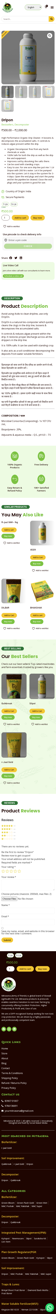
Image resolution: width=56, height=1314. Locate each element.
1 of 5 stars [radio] (3, 871)
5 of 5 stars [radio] (19, 871)
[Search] (51, 19)
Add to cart (20, 217)
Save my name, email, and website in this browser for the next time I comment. (28, 932)
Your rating (8, 867)
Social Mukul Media (38, 1123)
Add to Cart (38, 557)
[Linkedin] (14, 1029)
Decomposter (22, 124)
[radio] (5, 204)
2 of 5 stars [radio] (7, 871)
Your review (8, 877)
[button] (52, 7)
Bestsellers (7, 124)
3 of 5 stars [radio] (11, 871)
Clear (3, 207)
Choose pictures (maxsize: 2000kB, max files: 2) (26, 894)
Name (5, 905)
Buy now (37, 217)
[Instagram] (9, 1029)
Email (5, 916)
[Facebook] (3, 1029)
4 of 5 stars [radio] (15, 871)
